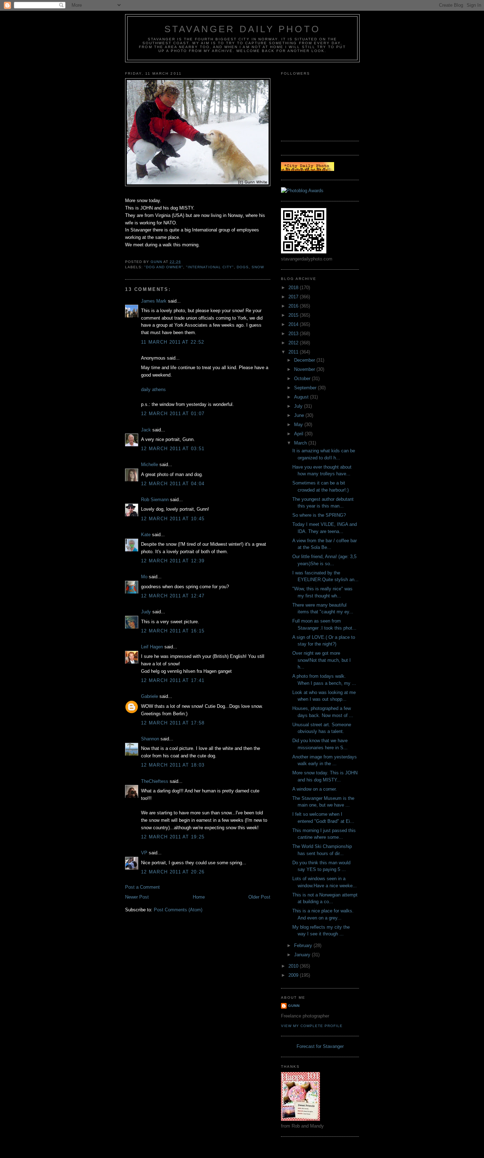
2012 (294, 342)
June (299, 415)
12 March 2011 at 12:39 (173, 560)
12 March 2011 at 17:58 (173, 723)
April (299, 433)
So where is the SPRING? (319, 515)
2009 (294, 975)
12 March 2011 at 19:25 (173, 836)
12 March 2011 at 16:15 (173, 631)
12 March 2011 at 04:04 (173, 483)
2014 (294, 324)
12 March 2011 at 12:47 (173, 595)
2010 (294, 966)
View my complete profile (312, 1026)
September (306, 387)
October (303, 378)
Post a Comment (142, 887)
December (305, 360)
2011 (294, 352)
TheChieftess (154, 781)
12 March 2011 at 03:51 (173, 448)
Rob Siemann (155, 499)
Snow (258, 267)
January (303, 954)
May (299, 424)
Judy (146, 611)
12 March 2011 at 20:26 (173, 872)
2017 (294, 296)
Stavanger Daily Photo (242, 29)
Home (199, 897)
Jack (146, 429)
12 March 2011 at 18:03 (173, 765)
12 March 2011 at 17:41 (173, 680)
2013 (294, 333)
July (299, 406)
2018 (294, 287)
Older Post (259, 897)
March (301, 443)
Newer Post (137, 897)
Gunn (294, 1006)
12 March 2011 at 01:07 (173, 413)
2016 (294, 306)
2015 (294, 315)
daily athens (153, 389)
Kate (146, 534)
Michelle (149, 464)
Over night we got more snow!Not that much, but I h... (321, 660)
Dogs (243, 267)
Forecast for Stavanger (320, 1046)
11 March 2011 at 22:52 (172, 342)
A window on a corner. (314, 789)
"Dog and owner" (163, 267)
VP (144, 852)
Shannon (150, 738)
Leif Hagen (152, 646)
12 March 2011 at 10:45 (173, 518)
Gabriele (149, 696)
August (302, 397)
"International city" (209, 267)
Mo (144, 576)
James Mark (154, 301)
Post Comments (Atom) (178, 909)
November (305, 369)
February (304, 945)
